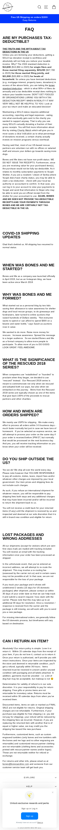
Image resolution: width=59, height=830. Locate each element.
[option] (29, 19)
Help (29, 786)
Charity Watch (24, 130)
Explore (29, 777)
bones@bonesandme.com (16, 764)
